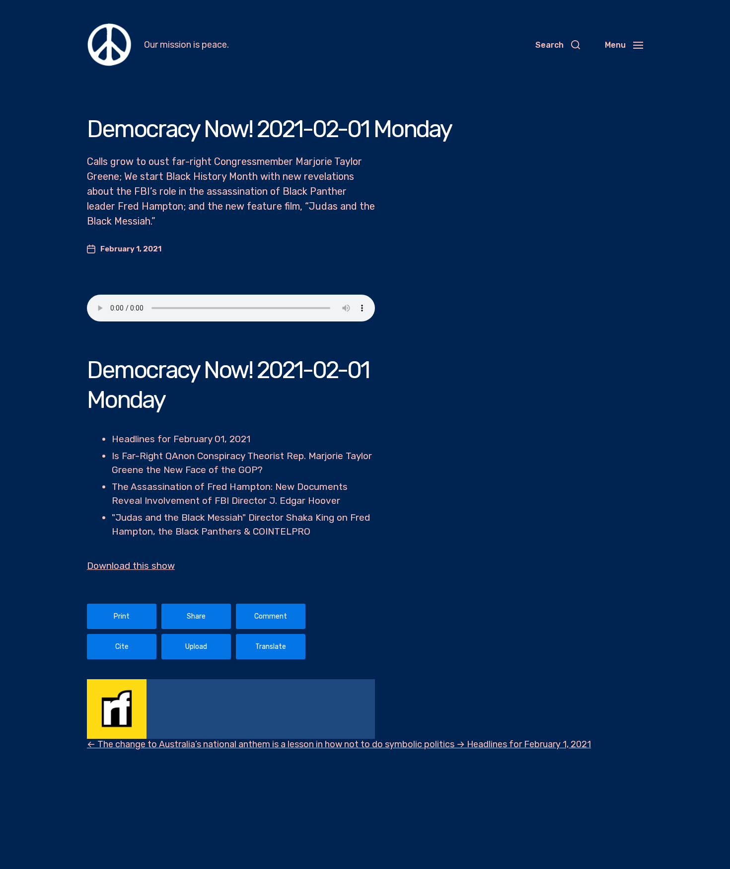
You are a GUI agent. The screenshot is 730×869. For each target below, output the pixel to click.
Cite (122, 646)
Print (122, 616)
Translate (270, 646)
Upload (196, 646)
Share (196, 616)
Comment (270, 616)
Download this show (131, 565)
